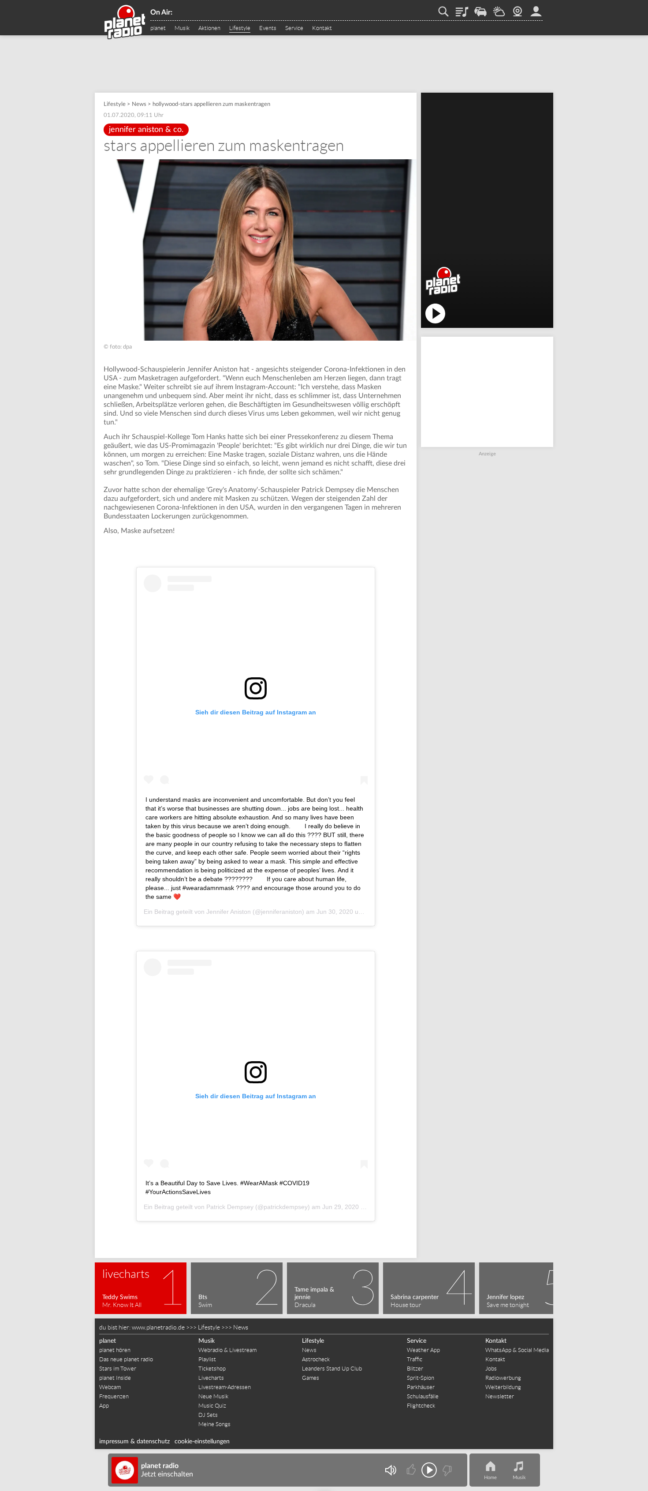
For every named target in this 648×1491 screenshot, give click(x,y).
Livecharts (211, 1378)
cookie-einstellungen (202, 1441)
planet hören (114, 1350)
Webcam (517, 8)
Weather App (423, 1350)
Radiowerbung (503, 1378)
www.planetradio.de (158, 1327)
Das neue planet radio (126, 1359)
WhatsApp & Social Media (517, 1350)
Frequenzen (114, 1396)
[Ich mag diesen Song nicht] (446, 1470)
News (139, 104)
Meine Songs (214, 1424)
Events (267, 28)
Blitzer (415, 1368)
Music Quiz (212, 1405)
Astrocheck (316, 1359)
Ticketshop (212, 1368)
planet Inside (115, 1378)
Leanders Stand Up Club (332, 1368)
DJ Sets (208, 1415)
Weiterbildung (503, 1387)
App (104, 1405)
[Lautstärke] (390, 1470)
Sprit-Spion (420, 1378)
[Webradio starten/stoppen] (429, 1470)
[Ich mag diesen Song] (412, 1470)
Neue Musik (213, 1396)
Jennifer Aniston (228, 911)
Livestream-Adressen (224, 1387)
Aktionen (209, 28)
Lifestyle (239, 28)
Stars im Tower (117, 1368)
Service (294, 28)
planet (158, 28)
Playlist (462, 8)
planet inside (536, 8)
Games (310, 1378)
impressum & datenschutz (134, 1441)
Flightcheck (421, 1405)
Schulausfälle (423, 1396)
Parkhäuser (421, 1387)
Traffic (480, 8)
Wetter (499, 8)
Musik (182, 28)
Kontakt (322, 28)
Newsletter (499, 1396)
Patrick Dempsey (229, 1206)
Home (490, 1477)
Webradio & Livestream (227, 1350)
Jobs (491, 1368)
